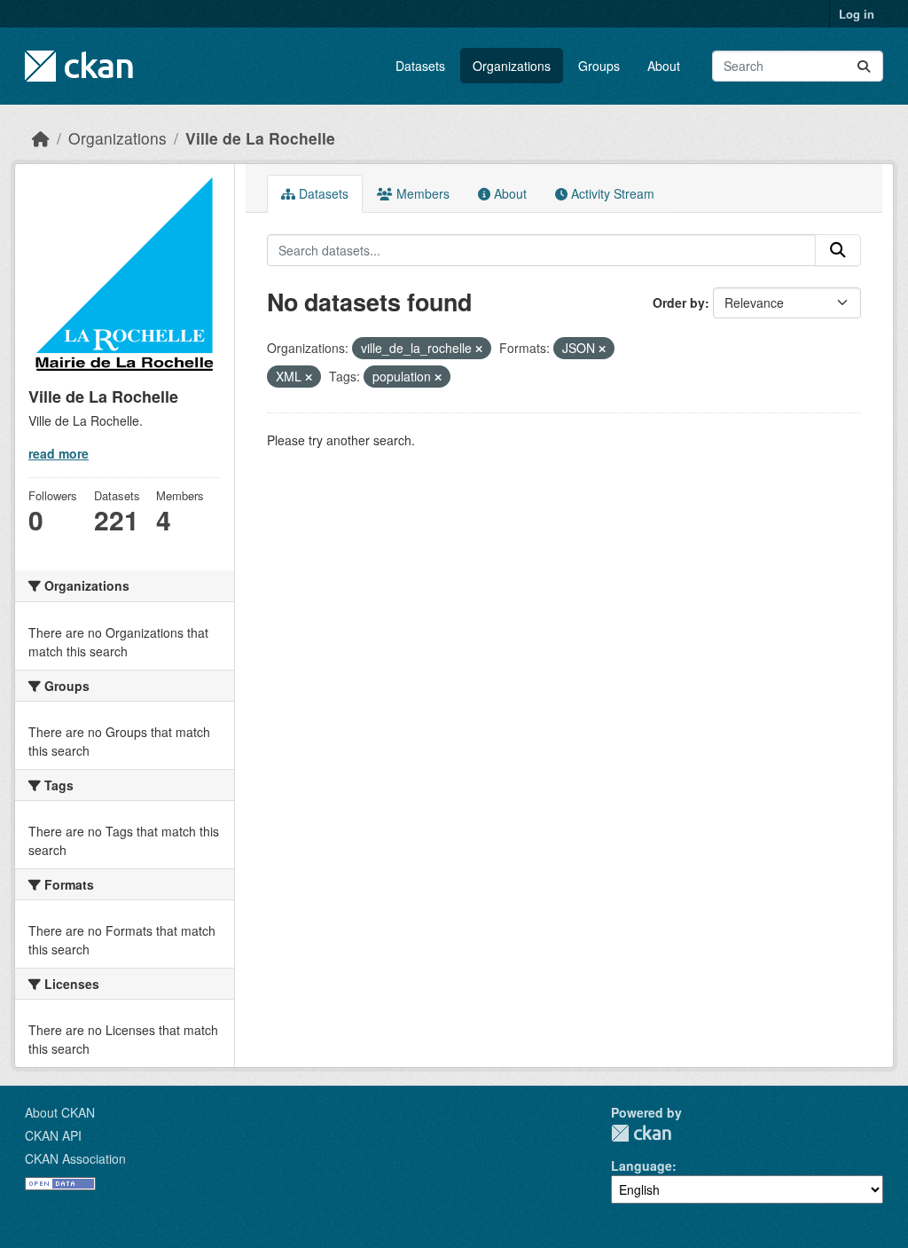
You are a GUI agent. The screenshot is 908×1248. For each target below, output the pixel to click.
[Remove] (478, 348)
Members (421, 193)
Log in (856, 13)
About (663, 66)
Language (641, 1165)
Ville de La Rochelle (260, 138)
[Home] (41, 138)
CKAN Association (75, 1158)
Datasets (420, 66)
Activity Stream (611, 193)
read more (58, 453)
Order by (679, 302)
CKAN (641, 1133)
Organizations (512, 66)
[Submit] (863, 66)
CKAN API (53, 1135)
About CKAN (60, 1112)
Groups (599, 66)
